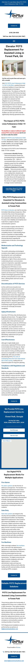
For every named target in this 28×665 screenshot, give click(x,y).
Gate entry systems (7, 513)
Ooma (18, 647)
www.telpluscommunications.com (14, 661)
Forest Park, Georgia (14, 416)
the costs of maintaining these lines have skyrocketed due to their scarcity (13, 358)
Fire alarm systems (6, 486)
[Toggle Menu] (14, 41)
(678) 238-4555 (14, 32)
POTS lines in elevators (8, 210)
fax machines (20, 545)
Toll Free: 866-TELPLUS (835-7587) (14, 36)
